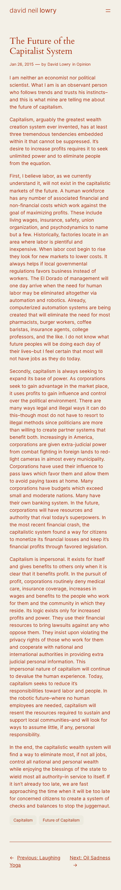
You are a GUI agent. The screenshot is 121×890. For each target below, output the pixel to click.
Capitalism (23, 820)
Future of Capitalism (61, 820)
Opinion (84, 64)
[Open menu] (108, 10)
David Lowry (59, 64)
